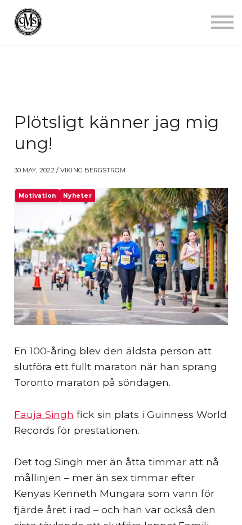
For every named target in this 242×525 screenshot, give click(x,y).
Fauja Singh (44, 414)
